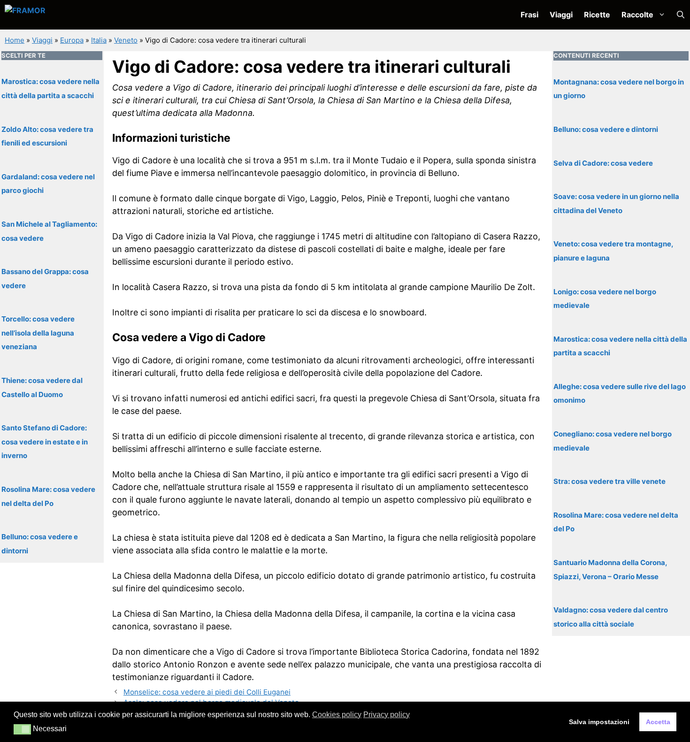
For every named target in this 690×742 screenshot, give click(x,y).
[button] (680, 15)
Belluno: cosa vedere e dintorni (605, 128)
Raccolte (637, 14)
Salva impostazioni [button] (599, 722)
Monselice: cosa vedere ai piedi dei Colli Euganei (207, 692)
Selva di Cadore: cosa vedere (603, 162)
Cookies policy (336, 715)
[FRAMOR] (54, 15)
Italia (99, 40)
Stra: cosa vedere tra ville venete (609, 481)
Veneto (126, 40)
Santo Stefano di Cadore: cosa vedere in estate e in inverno (44, 441)
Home (14, 40)
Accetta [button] (658, 722)
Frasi (529, 14)
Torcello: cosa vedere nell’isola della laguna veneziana (38, 332)
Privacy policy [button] (386, 715)
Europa (72, 40)
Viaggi (561, 14)
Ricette (597, 14)
